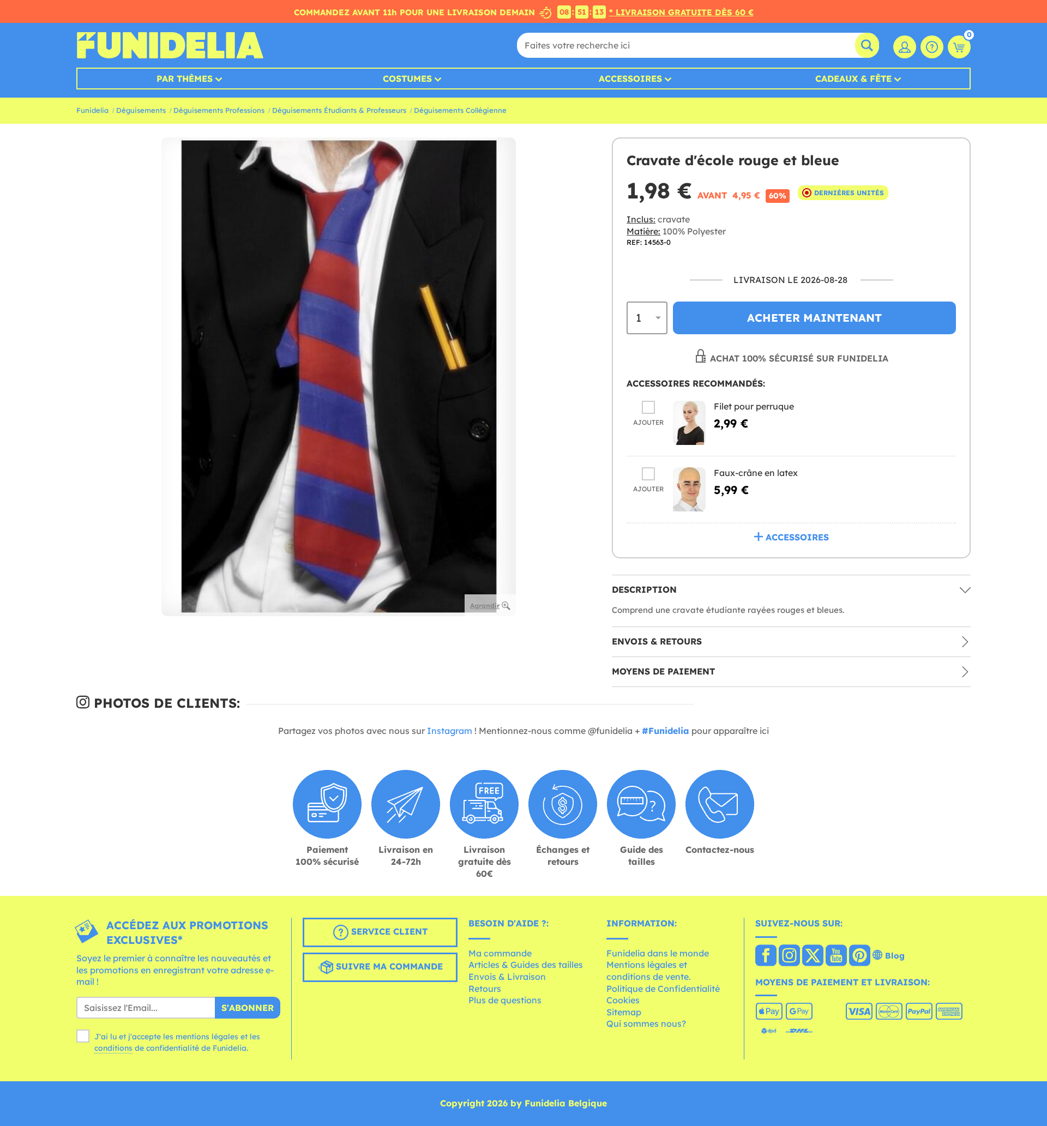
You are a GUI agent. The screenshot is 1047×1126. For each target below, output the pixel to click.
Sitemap (623, 1012)
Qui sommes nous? (646, 1023)
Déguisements (141, 110)
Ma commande (500, 953)
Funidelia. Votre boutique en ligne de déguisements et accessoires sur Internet (169, 45)
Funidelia (92, 110)
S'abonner (247, 1007)
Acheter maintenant (814, 317)
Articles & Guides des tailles (525, 964)
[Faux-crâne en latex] (689, 489)
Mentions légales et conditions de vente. (648, 970)
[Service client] (931, 46)
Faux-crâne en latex (756, 472)
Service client (388, 931)
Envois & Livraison (507, 976)
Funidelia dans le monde (657, 953)
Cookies (623, 1000)
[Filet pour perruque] (689, 423)
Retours (484, 988)
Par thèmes (185, 78)
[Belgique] (766, 956)
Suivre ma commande (388, 966)
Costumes (407, 78)
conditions (113, 1048)
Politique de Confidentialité (663, 988)
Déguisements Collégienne (460, 110)
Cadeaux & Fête (853, 78)
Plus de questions (504, 1000)
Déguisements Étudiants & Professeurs (339, 110)
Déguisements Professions (218, 110)
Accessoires (630, 78)
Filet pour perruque (754, 406)
